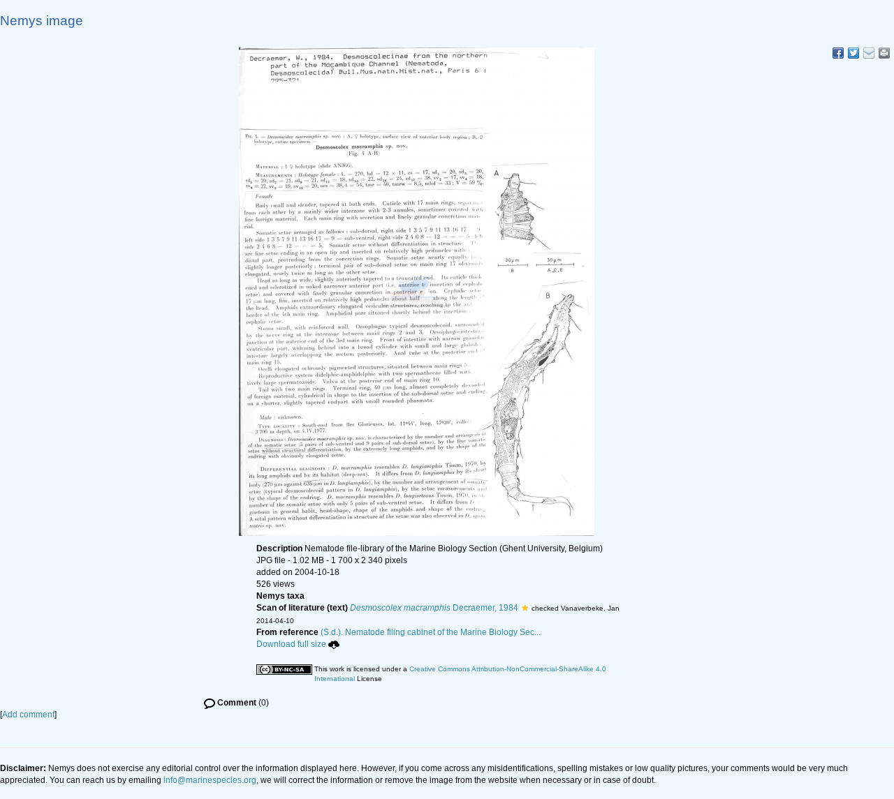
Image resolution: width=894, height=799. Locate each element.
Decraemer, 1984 (434, 608)
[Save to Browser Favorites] (868, 53)
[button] (525, 607)
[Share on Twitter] (853, 53)
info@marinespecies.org (209, 780)
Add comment (28, 714)
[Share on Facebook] (838, 53)
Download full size (291, 644)
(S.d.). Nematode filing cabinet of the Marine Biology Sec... (431, 632)
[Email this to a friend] (884, 53)
